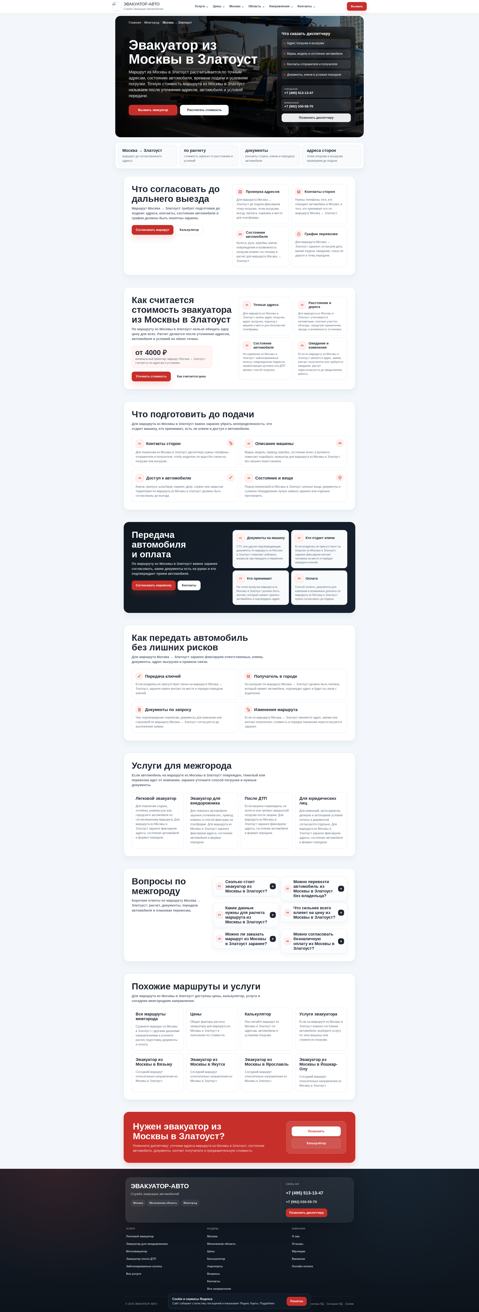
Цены (219, 6)
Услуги (201, 6)
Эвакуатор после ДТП (141, 1258)
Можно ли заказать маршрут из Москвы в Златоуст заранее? (246, 939)
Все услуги (133, 1273)
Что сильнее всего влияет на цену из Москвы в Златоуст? (314, 913)
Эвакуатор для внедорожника (147, 1243)
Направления (281, 6)
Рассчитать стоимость (204, 110)
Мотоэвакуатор (136, 1251)
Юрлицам (298, 1251)
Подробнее (267, 1303)
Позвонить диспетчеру (316, 117)
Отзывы (297, 1243)
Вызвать (357, 6)
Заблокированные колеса (144, 1266)
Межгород (151, 22)
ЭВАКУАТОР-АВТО (160, 1186)
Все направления (219, 1288)
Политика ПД (316, 1303)
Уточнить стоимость (151, 376)
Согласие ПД (334, 1303)
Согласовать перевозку (154, 585)
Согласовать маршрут (152, 229)
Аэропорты (215, 1266)
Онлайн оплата (302, 1266)
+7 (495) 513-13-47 (298, 91)
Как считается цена (191, 376)
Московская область (221, 1243)
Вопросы (213, 1273)
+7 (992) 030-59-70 (298, 105)
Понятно (296, 1301)
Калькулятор (189, 229)
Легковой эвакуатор (140, 1236)
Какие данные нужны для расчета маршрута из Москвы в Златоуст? (246, 915)
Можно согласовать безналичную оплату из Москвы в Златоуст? (314, 941)
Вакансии (298, 1258)
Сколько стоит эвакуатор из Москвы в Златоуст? (246, 886)
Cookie (349, 1303)
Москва (236, 6)
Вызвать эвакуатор (153, 110)
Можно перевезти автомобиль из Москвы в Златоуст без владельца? (313, 888)
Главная (135, 22)
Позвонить (316, 1131)
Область (256, 6)
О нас (296, 1236)
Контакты (306, 6)
